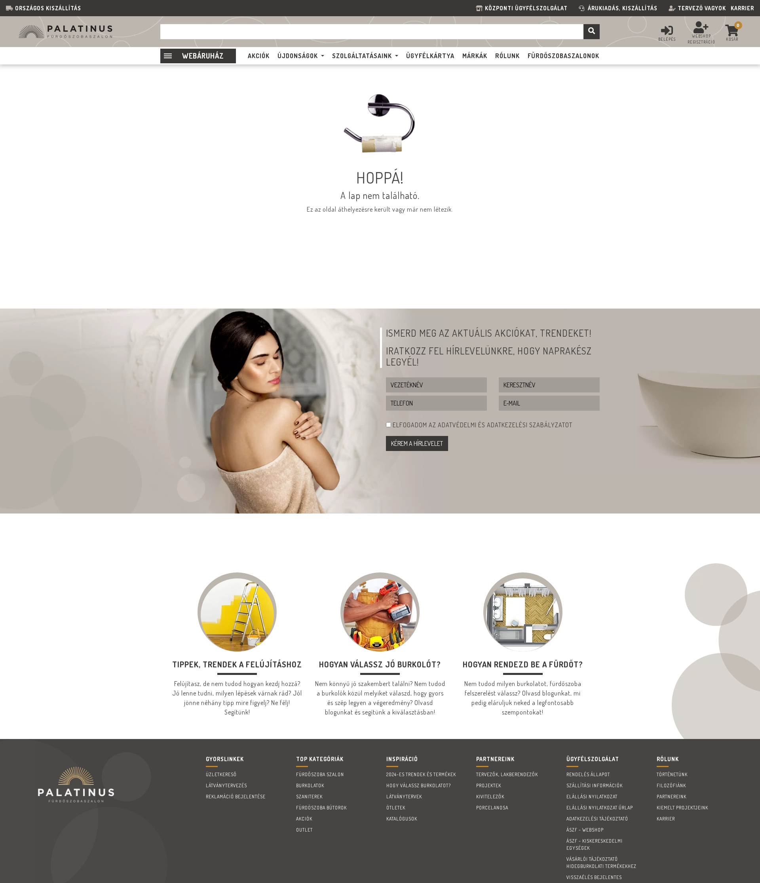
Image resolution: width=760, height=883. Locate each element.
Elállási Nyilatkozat (592, 797)
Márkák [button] (474, 56)
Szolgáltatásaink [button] (362, 56)
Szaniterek (309, 797)
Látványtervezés (226, 785)
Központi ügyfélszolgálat (528, 8)
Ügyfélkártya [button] (430, 56)
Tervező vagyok (702, 8)
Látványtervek (404, 797)
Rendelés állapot (588, 774)
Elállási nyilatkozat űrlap (599, 808)
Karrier (742, 8)
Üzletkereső (221, 774)
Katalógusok (401, 819)
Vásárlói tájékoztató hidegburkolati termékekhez (601, 862)
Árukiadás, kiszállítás (622, 8)
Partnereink (671, 797)
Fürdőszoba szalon (320, 774)
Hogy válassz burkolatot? (418, 785)
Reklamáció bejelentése (236, 797)
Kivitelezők (490, 797)
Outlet (304, 830)
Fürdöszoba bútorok (321, 808)
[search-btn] (591, 31)
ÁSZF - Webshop (585, 830)
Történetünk (672, 774)
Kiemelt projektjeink (682, 808)
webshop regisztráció (701, 39)
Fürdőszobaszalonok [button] (563, 56)
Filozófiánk (671, 785)
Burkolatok (310, 785)
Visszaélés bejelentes (594, 877)
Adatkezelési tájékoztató (597, 819)
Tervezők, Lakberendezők (507, 774)
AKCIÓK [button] (259, 56)
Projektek (488, 785)
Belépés (667, 39)
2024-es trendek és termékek (421, 774)
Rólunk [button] (507, 56)
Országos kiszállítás (48, 8)
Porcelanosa (492, 808)
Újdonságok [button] (297, 56)
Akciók (304, 819)
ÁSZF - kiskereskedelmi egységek (594, 844)
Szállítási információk (594, 785)
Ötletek (395, 808)
